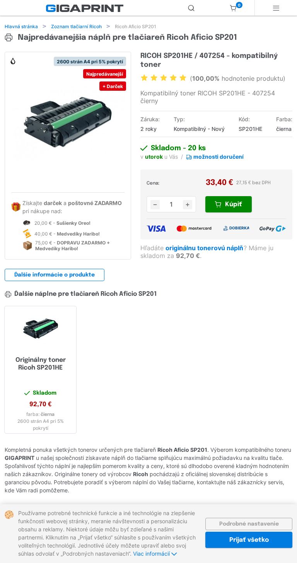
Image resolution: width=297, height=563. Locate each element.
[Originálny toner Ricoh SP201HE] (40, 328)
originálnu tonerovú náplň (205, 248)
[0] (233, 8)
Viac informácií (152, 553)
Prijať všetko (249, 540)
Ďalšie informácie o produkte (54, 275)
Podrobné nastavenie (249, 524)
